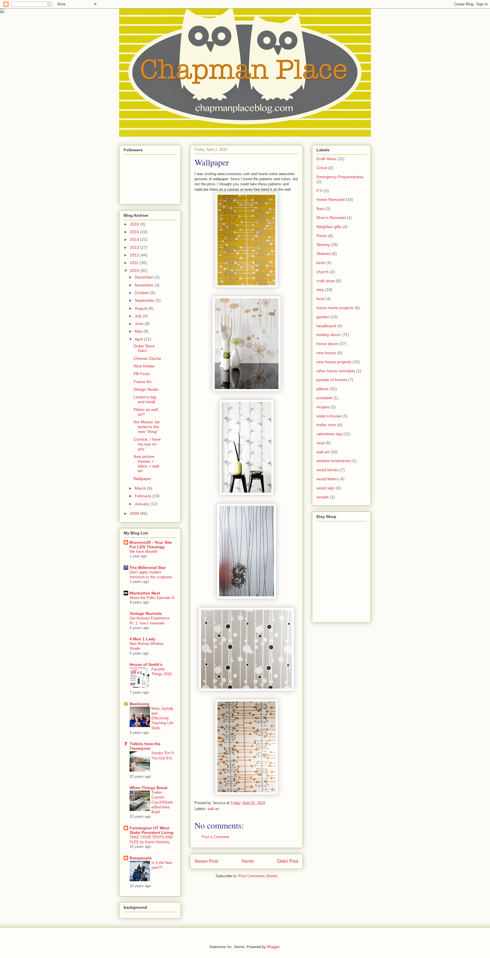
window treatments (333, 460)
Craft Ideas (326, 158)
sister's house (328, 416)
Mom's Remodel (331, 217)
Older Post (287, 861)
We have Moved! (143, 551)
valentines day (329, 434)
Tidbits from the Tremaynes (145, 746)
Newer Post (206, 861)
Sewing (323, 244)
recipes (323, 407)
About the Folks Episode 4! (152, 598)
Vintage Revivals (146, 613)
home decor (327, 343)
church (322, 271)
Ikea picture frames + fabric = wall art (146, 463)
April (139, 339)
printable (324, 398)
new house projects (333, 362)
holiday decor (328, 334)
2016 (135, 224)
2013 (135, 247)
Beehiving (139, 704)
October (142, 292)
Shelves (323, 253)
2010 (135, 270)
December (145, 277)
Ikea (320, 208)
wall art (213, 809)
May (139, 331)
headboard (326, 326)
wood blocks (327, 470)
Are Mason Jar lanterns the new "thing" (147, 427)
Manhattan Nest (145, 593)
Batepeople (141, 858)
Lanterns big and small (145, 399)
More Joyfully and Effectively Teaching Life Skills (162, 718)
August (141, 308)
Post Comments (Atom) (257, 876)
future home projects (335, 307)
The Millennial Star (148, 567)
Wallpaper (142, 478)
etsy (320, 289)
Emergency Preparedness (339, 177)
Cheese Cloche (147, 358)
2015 (135, 232)
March (141, 488)
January (142, 504)
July (139, 316)
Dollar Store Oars (144, 348)
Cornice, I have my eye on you (147, 444)
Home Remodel (330, 199)
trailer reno (326, 424)
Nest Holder (144, 366)
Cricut (321, 167)
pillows (322, 388)
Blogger (273, 947)
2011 (135, 262)
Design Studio (146, 389)
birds (320, 262)
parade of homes (331, 379)
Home (248, 861)
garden (322, 317)
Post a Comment (215, 837)
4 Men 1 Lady (142, 639)
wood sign (325, 488)
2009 (135, 513)
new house (326, 353)
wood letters (327, 479)
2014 (135, 239)
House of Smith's (146, 664)
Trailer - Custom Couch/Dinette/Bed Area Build (162, 802)
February (143, 496)
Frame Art (142, 381)
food (320, 298)
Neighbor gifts (328, 226)
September (145, 300)
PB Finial (141, 373)
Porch (321, 235)
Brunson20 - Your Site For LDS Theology (151, 544)
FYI (319, 190)
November (145, 285)
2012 (135, 255)
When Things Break (149, 787)
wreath (322, 497)
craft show (325, 281)
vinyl (320, 443)
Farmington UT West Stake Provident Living (152, 830)
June (140, 323)
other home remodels (335, 371)
